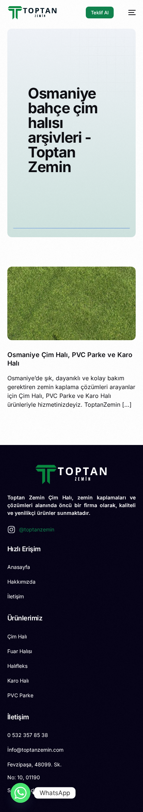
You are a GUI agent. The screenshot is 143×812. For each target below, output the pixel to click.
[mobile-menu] (128, 12)
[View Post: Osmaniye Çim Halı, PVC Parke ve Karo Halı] (71, 303)
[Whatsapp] (20, 793)
